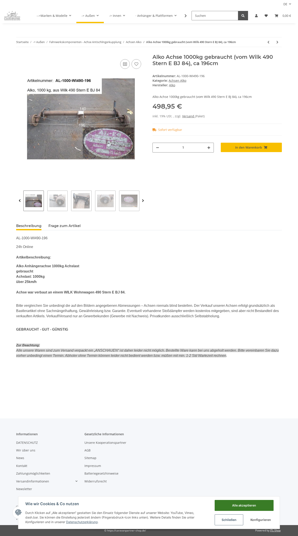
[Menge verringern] (157, 147)
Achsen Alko (177, 80)
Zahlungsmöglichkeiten (33, 473)
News (20, 458)
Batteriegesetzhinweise (101, 473)
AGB (87, 450)
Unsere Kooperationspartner (105, 443)
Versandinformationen (32, 481)
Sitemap (90, 458)
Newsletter (24, 489)
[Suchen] (243, 15)
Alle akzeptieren (244, 505)
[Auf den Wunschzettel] (136, 64)
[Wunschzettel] (266, 15)
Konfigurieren (260, 520)
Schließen (229, 520)
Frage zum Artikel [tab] (64, 226)
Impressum (92, 466)
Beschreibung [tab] (28, 226)
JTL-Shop (275, 530)
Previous (19, 201)
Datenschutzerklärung (82, 522)
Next (143, 201)
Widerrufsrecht (95, 481)
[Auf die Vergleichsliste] (125, 64)
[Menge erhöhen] (209, 147)
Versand (188, 116)
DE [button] (285, 4)
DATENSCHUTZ (27, 443)
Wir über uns (25, 450)
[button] (256, 15)
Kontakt (21, 466)
